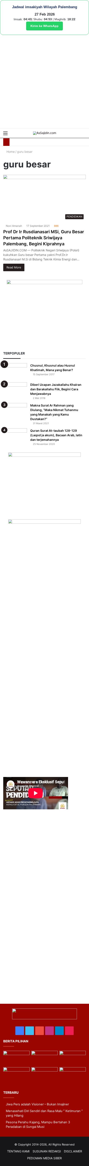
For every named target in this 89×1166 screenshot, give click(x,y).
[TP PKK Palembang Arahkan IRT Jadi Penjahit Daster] (72, 1058)
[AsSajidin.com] (44, 133)
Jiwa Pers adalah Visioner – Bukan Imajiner (37, 1104)
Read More (13, 267)
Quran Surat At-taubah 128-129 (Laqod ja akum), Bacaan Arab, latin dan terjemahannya (56, 435)
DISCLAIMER (73, 1151)
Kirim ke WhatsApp (44, 26)
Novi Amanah (14, 225)
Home (10, 151)
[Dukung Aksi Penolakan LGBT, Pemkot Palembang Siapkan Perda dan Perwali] (16, 1058)
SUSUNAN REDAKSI (47, 1151)
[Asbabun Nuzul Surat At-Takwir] (72, 1074)
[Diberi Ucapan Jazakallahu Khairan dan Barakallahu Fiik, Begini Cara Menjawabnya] (15, 390)
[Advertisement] (44, 81)
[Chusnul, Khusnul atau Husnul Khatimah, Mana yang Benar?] (15, 371)
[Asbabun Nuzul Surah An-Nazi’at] (44, 1074)
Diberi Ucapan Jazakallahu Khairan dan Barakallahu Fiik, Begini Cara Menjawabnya (55, 389)
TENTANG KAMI (18, 1151)
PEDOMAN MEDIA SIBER (44, 1158)
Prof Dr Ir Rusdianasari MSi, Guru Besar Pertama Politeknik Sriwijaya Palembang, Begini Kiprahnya (43, 237)
